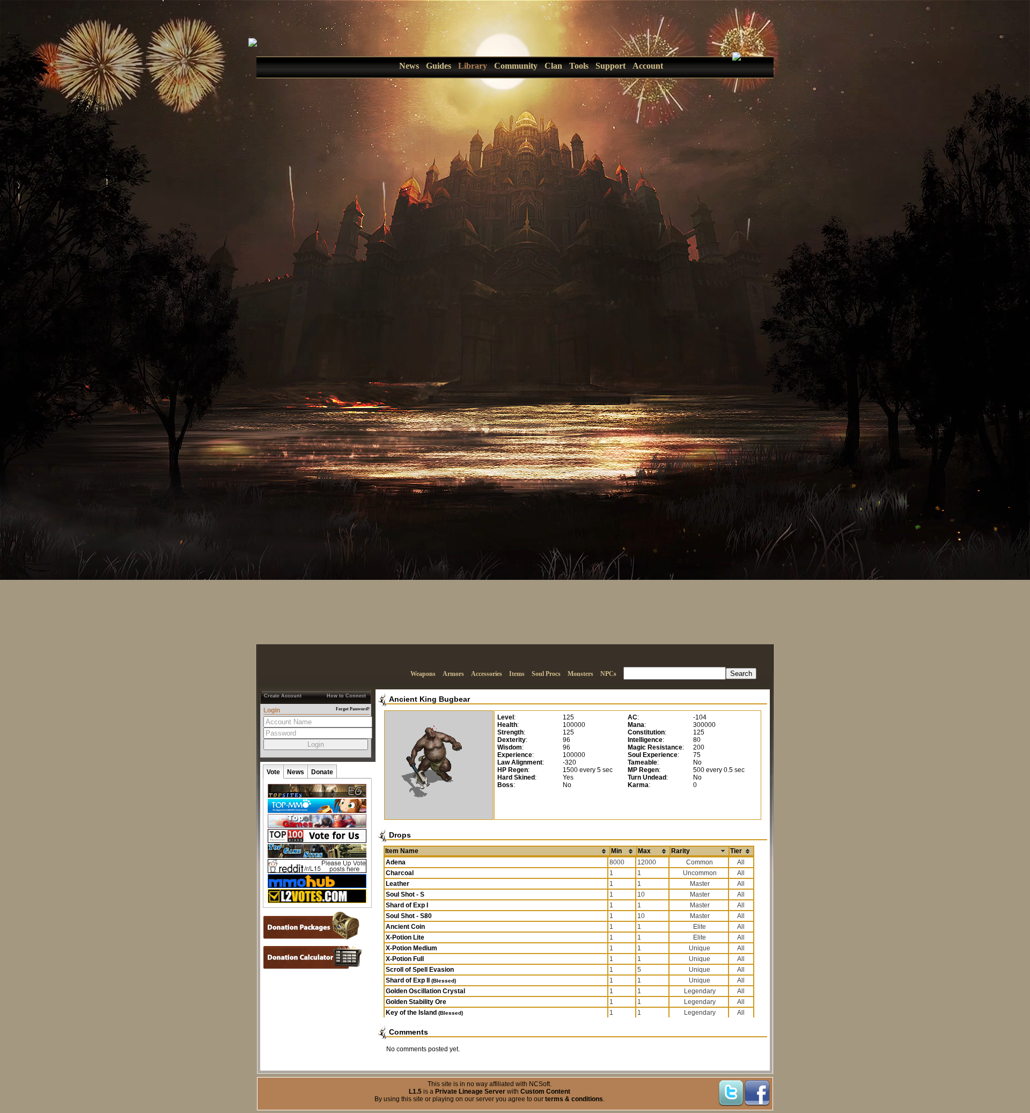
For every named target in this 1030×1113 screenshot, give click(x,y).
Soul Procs (546, 674)
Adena (396, 862)
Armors (453, 674)
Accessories (486, 674)
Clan (553, 65)
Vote (273, 772)
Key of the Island (424, 1012)
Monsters (580, 674)
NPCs (608, 674)
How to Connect (346, 696)
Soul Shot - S (405, 894)
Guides (438, 65)
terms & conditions (574, 1099)
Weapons (423, 674)
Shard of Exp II (421, 980)
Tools (578, 65)
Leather (397, 884)
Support (610, 65)
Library (472, 65)
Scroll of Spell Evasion (420, 969)
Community (516, 65)
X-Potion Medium (411, 948)
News (409, 65)
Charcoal (400, 873)
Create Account (282, 696)
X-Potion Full (405, 959)
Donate (322, 772)
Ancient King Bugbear (429, 699)
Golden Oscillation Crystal (425, 991)
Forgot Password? (353, 709)
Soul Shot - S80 (409, 916)
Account (647, 65)
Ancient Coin (405, 926)
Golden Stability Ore (416, 1002)
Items (517, 674)
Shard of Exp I (407, 905)
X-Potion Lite (405, 937)
